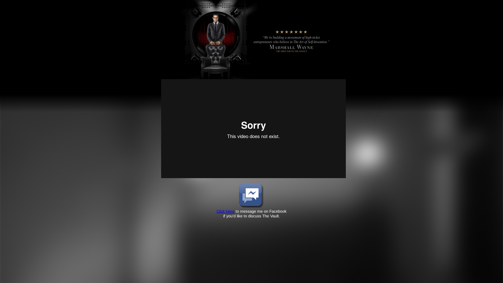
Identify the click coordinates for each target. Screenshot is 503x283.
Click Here (225, 211)
